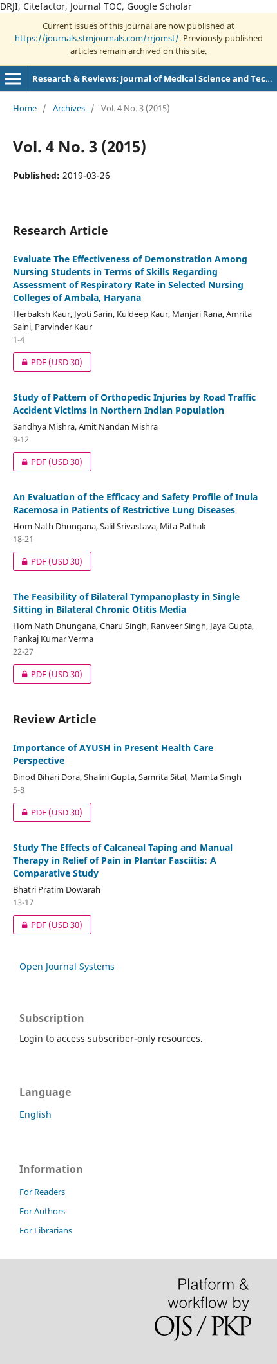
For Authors (42, 1211)
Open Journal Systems (67, 966)
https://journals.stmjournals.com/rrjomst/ (97, 38)
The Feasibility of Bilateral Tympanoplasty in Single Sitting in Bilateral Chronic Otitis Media (126, 602)
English (35, 1114)
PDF (47, 362)
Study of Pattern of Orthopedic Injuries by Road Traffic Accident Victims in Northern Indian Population (134, 403)
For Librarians (45, 1230)
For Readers (42, 1191)
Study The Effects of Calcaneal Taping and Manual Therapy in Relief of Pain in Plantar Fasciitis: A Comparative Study (123, 860)
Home (25, 108)
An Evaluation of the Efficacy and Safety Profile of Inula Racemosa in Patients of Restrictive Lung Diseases (135, 503)
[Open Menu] (13, 78)
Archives (69, 108)
